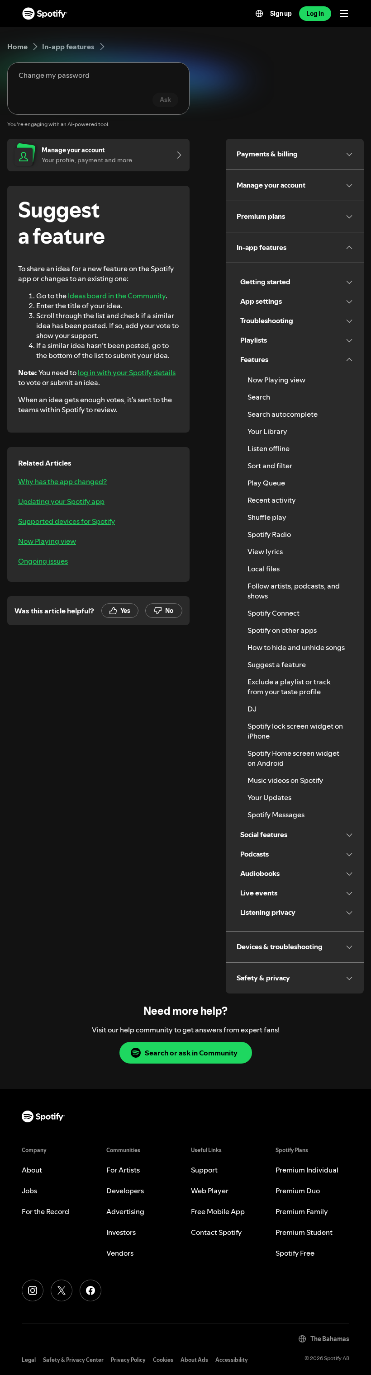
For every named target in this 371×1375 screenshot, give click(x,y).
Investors (121, 1232)
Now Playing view (47, 541)
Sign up (281, 13)
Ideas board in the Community (117, 296)
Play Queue (266, 483)
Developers (125, 1191)
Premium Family (302, 1211)
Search (258, 397)
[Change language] (259, 13)
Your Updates (269, 797)
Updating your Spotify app (61, 501)
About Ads (194, 1360)
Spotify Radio (269, 534)
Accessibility (231, 1360)
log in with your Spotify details (127, 372)
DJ (252, 709)
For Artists (123, 1170)
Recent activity (271, 500)
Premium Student (304, 1232)
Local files (263, 569)
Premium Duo (298, 1191)
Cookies (163, 1360)
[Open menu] (343, 13)
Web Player (209, 1191)
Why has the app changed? (62, 481)
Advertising (125, 1211)
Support (204, 1170)
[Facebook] (90, 1290)
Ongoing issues (43, 561)
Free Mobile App (218, 1211)
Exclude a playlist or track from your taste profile (289, 687)
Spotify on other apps (282, 630)
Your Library (267, 431)
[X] (61, 1290)
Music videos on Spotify (285, 780)
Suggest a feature (276, 664)
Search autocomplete (282, 414)
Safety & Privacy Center (73, 1360)
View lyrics (265, 551)
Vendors (119, 1253)
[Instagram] (32, 1290)
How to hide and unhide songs (296, 647)
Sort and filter (269, 466)
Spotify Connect (273, 613)
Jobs (29, 1191)
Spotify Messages (275, 814)
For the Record (45, 1211)
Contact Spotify (216, 1232)
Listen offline (268, 448)
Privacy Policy (128, 1360)
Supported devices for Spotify (66, 521)
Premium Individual (307, 1170)
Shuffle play (266, 517)
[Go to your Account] (176, 155)
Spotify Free (295, 1253)
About (32, 1170)
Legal (29, 1360)
